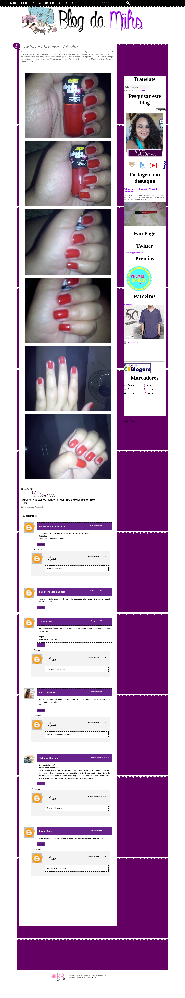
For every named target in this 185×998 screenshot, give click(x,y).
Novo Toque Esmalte (62, 499)
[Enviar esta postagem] (25, 503)
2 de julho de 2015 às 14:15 (100, 757)
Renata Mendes (47, 692)
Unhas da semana (87, 499)
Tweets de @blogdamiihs (133, 253)
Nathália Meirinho (48, 758)
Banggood (128, 304)
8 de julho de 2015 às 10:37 (97, 796)
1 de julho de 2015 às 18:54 (100, 621)
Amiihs (51, 559)
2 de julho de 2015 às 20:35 (100, 830)
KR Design (95, 977)
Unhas (75, 499)
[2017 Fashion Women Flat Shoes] (144, 339)
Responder (40, 544)
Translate (142, 91)
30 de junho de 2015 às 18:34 (99, 591)
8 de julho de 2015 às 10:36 (97, 856)
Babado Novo (28, 499)
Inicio (13, 3)
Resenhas (49, 3)
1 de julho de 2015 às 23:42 (100, 691)
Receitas (37, 3)
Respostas (38, 549)
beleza (37, 499)
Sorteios (63, 3)
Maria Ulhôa (45, 621)
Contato (24, 3)
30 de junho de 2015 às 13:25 (99, 525)
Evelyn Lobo (45, 831)
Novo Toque (46, 499)
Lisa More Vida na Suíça (52, 591)
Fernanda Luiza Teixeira (52, 526)
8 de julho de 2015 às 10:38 (97, 657)
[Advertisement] (68, 947)
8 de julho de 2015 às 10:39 (97, 556)
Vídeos (75, 3)
